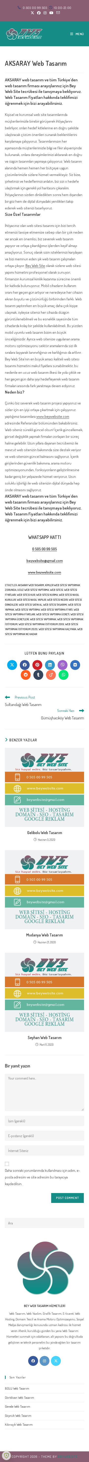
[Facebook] (33, 1361)
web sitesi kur (26, 595)
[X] (56, 1361)
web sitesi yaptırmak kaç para (57, 629)
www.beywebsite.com (52, 416)
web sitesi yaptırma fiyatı (57, 609)
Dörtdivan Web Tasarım (19, 1397)
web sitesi (56, 590)
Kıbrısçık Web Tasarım (19, 1424)
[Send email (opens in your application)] (57, 13)
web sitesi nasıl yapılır (31, 599)
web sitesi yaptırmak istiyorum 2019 (41, 624)
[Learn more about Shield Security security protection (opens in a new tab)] (6, 1455)
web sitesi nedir (57, 599)
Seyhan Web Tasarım (45, 1037)
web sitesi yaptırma (27, 609)
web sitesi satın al (30, 604)
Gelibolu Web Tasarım (44, 832)
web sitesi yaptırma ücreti (52, 614)
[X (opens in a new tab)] (32, 13)
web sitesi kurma (47, 595)
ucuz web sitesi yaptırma (33, 590)
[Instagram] (44, 1361)
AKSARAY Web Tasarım (31, 585)
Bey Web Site (35, 265)
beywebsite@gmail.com (44, 560)
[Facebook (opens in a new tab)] (39, 13)
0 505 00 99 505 (44, 549)
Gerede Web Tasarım (17, 1406)
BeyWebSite (68, 1457)
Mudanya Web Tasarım (44, 934)
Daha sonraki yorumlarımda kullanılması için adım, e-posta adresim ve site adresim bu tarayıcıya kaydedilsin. (42, 1177)
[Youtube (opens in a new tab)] (51, 13)
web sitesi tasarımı (55, 604)
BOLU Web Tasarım (17, 1388)
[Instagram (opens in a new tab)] (45, 13)
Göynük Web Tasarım (18, 1416)
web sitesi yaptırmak (43, 619)
